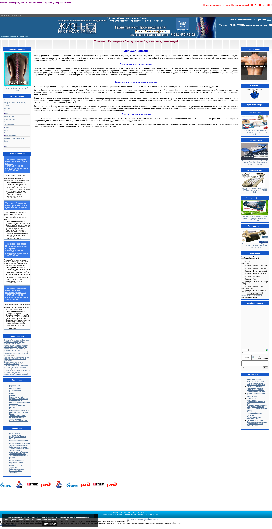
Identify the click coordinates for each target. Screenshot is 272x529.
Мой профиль (12, 36)
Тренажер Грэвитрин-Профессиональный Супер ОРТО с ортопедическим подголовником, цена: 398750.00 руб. (16, 249)
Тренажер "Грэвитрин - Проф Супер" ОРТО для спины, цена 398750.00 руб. (255, 190)
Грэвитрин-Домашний (252, 276)
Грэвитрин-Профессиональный (256, 271)
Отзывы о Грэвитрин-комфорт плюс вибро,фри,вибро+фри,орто (17, 341)
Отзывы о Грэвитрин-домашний (15, 370)
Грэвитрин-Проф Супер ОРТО (256, 273)
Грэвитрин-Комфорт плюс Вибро (256, 265)
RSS (269, 20)
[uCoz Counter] (120, 519)
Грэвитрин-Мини (250, 279)
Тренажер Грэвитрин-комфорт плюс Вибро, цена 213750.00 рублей (17, 205)
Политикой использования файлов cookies (50, 520)
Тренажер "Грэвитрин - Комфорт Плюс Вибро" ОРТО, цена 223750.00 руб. (255, 132)
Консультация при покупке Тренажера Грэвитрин (13, 363)
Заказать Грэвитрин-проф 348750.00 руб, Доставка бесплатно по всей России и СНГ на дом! (255, 162)
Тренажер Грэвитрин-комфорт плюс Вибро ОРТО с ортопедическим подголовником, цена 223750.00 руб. (16, 164)
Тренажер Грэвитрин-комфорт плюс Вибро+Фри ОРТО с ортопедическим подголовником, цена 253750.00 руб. (16, 294)
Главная (3, 36)
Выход (20, 36)
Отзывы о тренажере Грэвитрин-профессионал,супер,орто (15, 347)
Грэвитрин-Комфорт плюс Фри (255, 268)
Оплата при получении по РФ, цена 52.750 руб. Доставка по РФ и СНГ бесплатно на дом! (255, 245)
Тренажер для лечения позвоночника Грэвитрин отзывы (15, 344)
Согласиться (50, 524)
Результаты (245, 295)
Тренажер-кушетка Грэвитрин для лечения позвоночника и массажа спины (17, 88)
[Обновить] (267, 350)
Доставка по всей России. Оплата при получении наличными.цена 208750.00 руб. (255, 218)
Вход (26, 36)
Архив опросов (256, 295)
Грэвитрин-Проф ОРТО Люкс (255, 290)
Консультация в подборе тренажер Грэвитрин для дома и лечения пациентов (16, 358)
